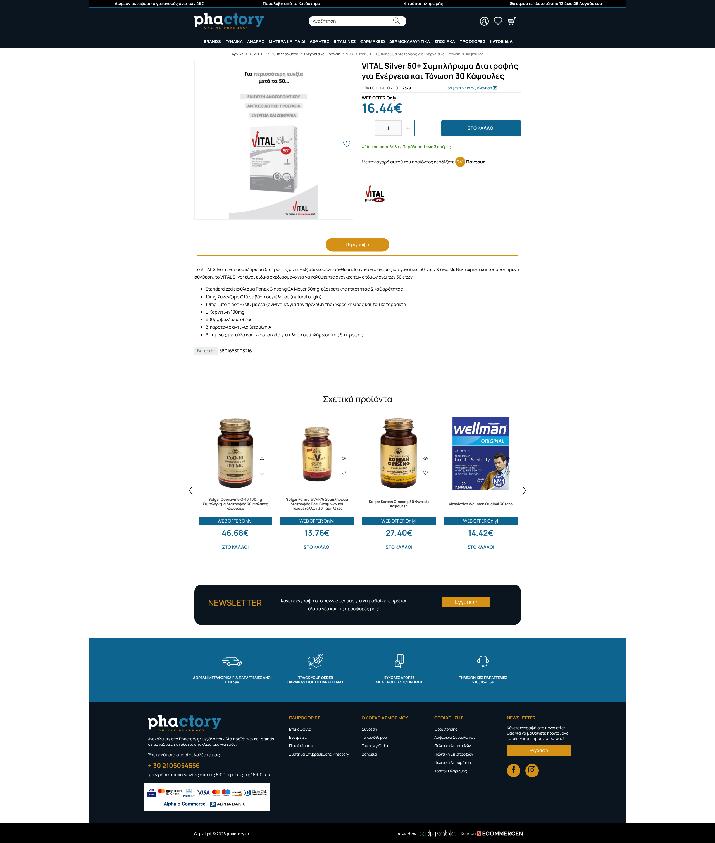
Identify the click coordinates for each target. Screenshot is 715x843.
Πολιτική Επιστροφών (453, 754)
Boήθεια (369, 754)
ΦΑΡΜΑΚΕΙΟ (372, 41)
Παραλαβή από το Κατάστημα (291, 3)
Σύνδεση (369, 729)
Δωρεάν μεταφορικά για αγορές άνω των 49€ (159, 3)
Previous (191, 490)
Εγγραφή (466, 601)
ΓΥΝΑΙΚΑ (234, 41)
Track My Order (375, 745)
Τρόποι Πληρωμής (450, 770)
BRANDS (212, 41)
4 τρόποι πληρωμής (423, 3)
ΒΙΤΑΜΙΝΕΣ (345, 41)
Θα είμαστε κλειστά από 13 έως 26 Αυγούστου (555, 3)
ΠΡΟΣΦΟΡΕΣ (472, 41)
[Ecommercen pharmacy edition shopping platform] (487, 833)
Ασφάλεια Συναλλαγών (454, 737)
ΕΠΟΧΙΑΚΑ (444, 41)
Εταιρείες (298, 737)
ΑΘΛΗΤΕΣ (319, 41)
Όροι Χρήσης (445, 729)
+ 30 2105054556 (174, 765)
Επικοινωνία (300, 729)
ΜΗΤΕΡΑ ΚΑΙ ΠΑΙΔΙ (287, 41)
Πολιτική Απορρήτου (452, 762)
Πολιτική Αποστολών (452, 745)
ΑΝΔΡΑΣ (255, 41)
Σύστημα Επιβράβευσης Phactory (319, 754)
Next (524, 490)
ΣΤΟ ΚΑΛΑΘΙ (481, 128)
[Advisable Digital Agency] (425, 833)
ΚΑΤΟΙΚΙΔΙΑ (501, 41)
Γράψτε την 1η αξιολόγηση (469, 88)
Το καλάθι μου (374, 737)
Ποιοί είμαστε (301, 745)
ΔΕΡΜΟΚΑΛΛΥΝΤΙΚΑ (409, 41)
